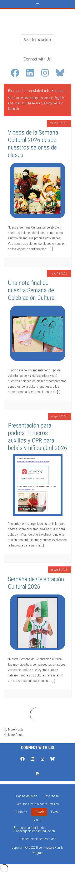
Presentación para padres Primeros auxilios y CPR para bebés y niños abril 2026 (37, 436)
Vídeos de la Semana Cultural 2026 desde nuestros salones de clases (33, 143)
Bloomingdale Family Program (37, 19)
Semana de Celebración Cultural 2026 (36, 582)
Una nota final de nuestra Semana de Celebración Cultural (32, 290)
